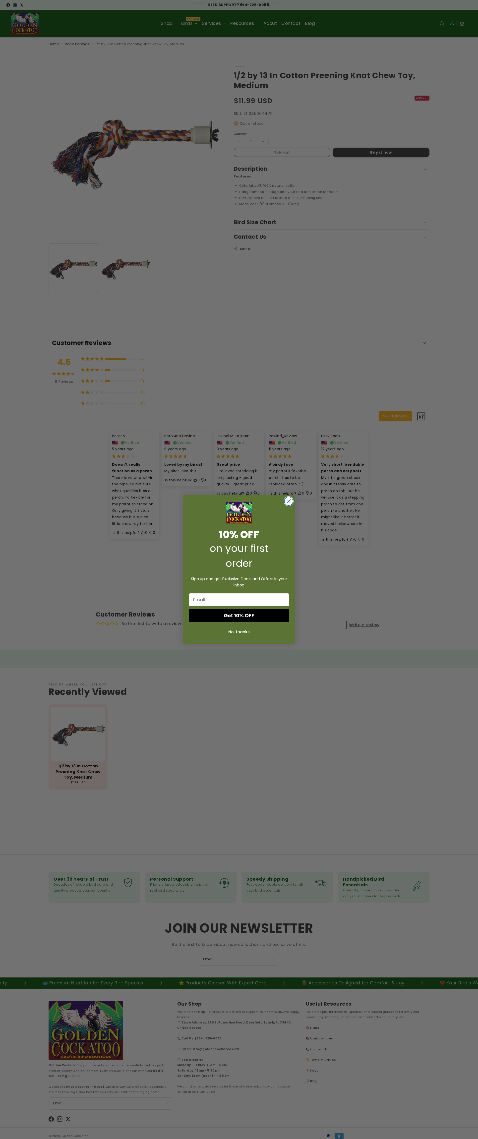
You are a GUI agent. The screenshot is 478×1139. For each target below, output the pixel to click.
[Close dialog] (288, 501)
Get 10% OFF (239, 615)
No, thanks (239, 632)
